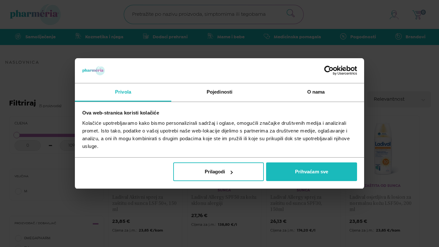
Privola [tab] (123, 92)
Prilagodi (215, 171)
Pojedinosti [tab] (219, 92)
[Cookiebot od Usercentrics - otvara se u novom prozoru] (329, 70)
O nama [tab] (316, 92)
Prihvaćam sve (311, 171)
